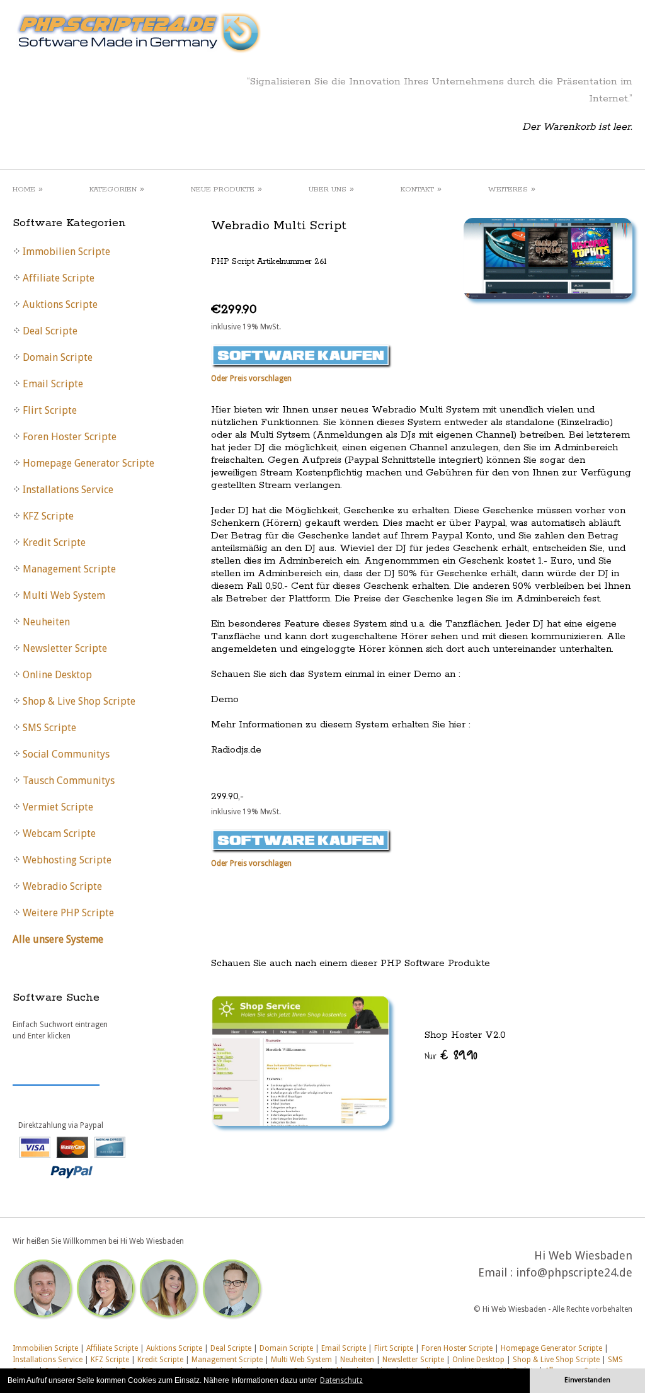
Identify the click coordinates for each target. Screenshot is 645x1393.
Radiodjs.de (236, 750)
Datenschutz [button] (341, 1380)
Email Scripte (343, 1348)
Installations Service (48, 1359)
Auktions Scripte (174, 1348)
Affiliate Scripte (112, 1348)
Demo (225, 699)
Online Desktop (478, 1359)
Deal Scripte (230, 1348)
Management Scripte (227, 1359)
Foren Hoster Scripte (457, 1348)
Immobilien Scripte (45, 1348)
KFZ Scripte (110, 1359)
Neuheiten (357, 1359)
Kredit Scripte (160, 1359)
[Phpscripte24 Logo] (138, 53)
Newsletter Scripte (413, 1359)
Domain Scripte (286, 1348)
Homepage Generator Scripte (551, 1348)
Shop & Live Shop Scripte (556, 1359)
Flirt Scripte (393, 1348)
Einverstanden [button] (587, 1380)
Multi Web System (301, 1359)
